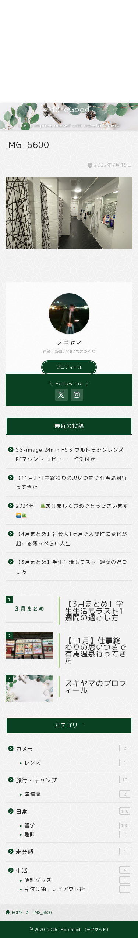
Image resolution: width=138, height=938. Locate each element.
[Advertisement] (69, 51)
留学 (76, 825)
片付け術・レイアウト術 (75, 888)
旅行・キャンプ (71, 780)
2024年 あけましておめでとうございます (72, 505)
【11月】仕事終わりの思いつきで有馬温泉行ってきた (71, 482)
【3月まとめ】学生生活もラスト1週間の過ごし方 (71, 566)
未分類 (71, 852)
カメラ (71, 749)
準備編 (75, 793)
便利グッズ (75, 879)
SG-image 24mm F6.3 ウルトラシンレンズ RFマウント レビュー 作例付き (70, 454)
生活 (71, 871)
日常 (72, 811)
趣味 (75, 834)
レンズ (75, 762)
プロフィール (69, 367)
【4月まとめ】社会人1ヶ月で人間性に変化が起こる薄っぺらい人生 (71, 538)
